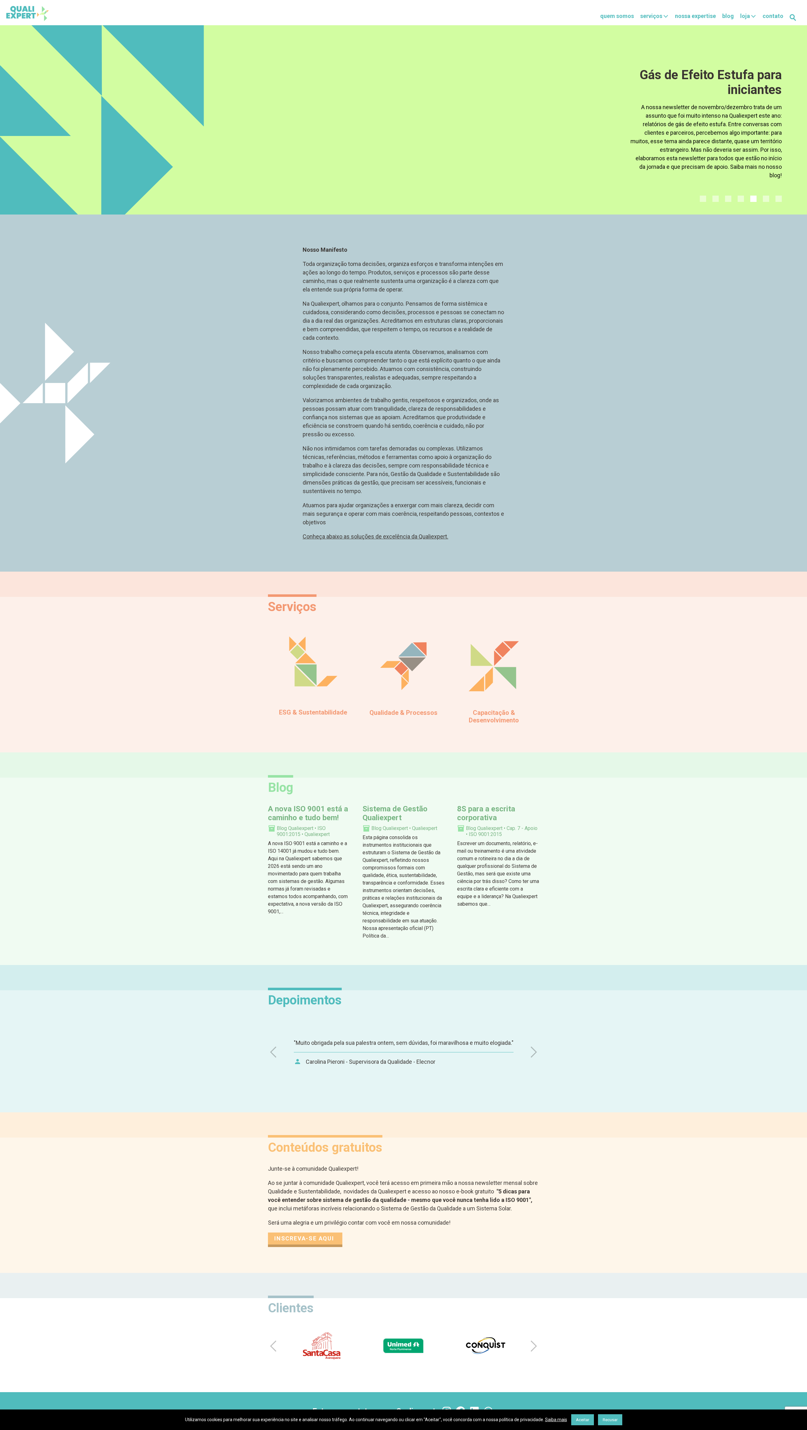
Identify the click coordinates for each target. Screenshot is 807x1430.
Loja (745, 16)
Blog (728, 16)
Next (532, 1052)
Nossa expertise (695, 16)
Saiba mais (556, 1419)
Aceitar (582, 1419)
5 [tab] (753, 199)
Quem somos (617, 16)
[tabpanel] (403, 120)
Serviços (651, 16)
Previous (274, 1052)
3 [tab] (728, 199)
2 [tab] (715, 199)
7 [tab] (778, 199)
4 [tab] (741, 199)
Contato (773, 16)
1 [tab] (703, 199)
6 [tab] (766, 199)
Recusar (610, 1419)
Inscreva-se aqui (305, 1238)
